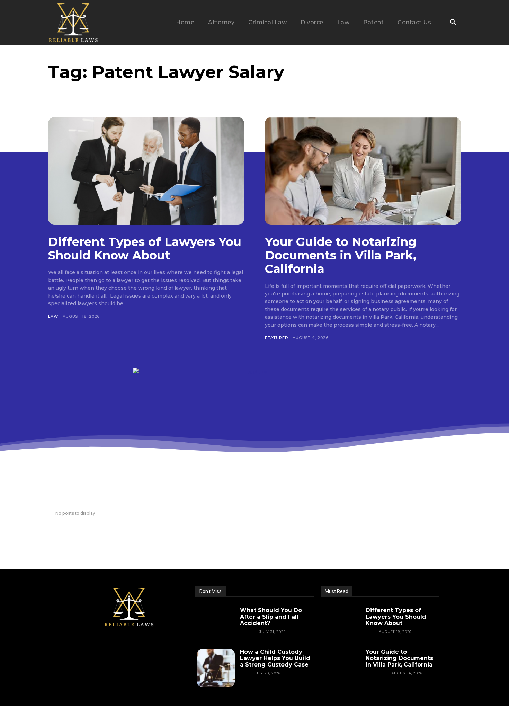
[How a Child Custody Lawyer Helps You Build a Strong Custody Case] (216, 668)
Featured (276, 337)
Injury (247, 631)
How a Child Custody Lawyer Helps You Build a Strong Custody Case (275, 658)
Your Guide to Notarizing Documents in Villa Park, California (341, 255)
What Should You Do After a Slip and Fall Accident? (271, 616)
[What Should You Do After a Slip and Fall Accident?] (216, 626)
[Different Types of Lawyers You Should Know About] (146, 171)
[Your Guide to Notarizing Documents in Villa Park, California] (363, 171)
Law (53, 316)
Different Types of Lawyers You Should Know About (144, 249)
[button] (453, 23)
